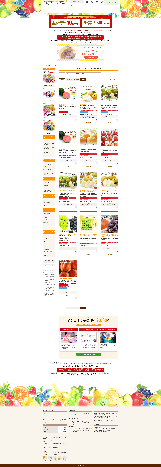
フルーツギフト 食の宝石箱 (48, 137)
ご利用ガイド (88, 9)
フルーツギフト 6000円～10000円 (49, 155)
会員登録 (87, 4)
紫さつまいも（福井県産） (48, 252)
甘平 (45, 246)
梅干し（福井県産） (48, 164)
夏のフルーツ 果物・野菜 (49, 196)
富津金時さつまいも (48, 213)
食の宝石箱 (46, 141)
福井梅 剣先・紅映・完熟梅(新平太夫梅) (49, 191)
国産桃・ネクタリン (48, 202)
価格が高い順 (76, 79)
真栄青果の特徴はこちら (88, 354)
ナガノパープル (47, 225)
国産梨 (45, 205)
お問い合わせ (96, 4)
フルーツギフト (75, 9)
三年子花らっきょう (48, 166)
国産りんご (46, 222)
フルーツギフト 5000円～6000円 (49, 151)
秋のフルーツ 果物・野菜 (49, 209)
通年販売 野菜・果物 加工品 (49, 160)
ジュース (71, 5)
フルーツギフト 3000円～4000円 (49, 144)
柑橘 (45, 243)
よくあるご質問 (100, 9)
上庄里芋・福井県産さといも (48, 216)
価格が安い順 (69, 79)
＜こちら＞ (110, 420)
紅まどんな (46, 249)
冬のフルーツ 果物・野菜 (49, 232)
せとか (45, 236)
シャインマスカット (75, 4)
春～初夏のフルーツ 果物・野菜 (49, 178)
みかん (45, 241)
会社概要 (112, 9)
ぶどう (80, 4)
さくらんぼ (46, 182)
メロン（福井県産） (48, 188)
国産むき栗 (46, 255)
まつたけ (46, 219)
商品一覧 (63, 9)
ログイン (91, 4)
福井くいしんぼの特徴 (50, 9)
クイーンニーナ (47, 227)
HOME (44, 65)
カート (102, 4)
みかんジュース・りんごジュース (48, 174)
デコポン (46, 238)
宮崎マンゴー (47, 185)
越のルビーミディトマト (48, 170)
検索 (83, 1)
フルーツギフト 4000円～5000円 (49, 148)
